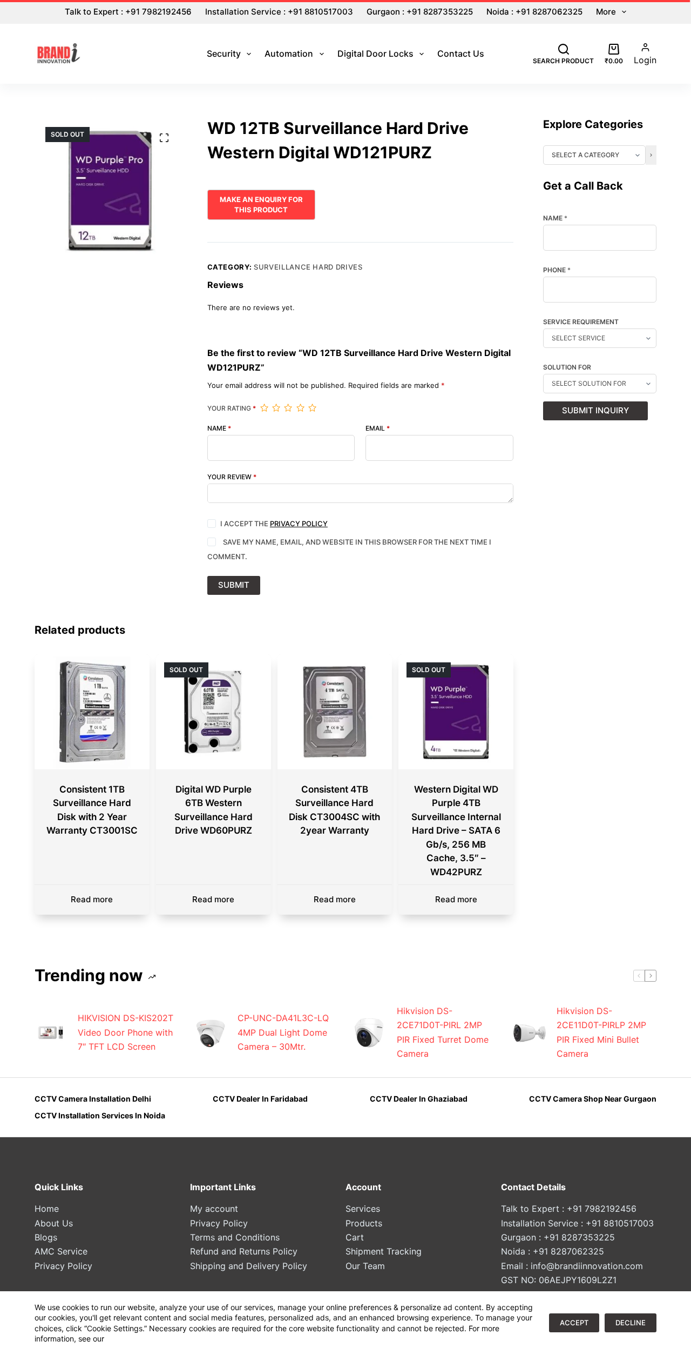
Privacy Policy (299, 523)
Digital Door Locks (375, 53)
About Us (54, 1223)
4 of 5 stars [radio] (300, 408)
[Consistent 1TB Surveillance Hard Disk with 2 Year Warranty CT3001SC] (92, 711)
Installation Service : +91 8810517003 (279, 11)
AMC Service (61, 1251)
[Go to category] (651, 155)
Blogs (46, 1237)
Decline (630, 1322)
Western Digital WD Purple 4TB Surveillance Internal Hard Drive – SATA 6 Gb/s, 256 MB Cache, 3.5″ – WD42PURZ (456, 830)
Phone (557, 270)
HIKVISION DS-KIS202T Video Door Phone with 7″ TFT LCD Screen (125, 1032)
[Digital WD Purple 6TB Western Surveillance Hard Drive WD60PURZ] (213, 711)
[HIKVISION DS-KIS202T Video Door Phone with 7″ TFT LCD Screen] (51, 1032)
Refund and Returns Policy (243, 1251)
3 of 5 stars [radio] (288, 408)
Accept (574, 1322)
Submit (233, 585)
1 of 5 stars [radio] (264, 408)
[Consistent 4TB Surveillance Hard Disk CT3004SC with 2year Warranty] (334, 711)
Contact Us (460, 53)
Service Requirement (581, 322)
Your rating (231, 408)
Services (363, 1208)
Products (364, 1223)
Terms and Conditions (235, 1237)
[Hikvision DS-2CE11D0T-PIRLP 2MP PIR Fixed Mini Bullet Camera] (529, 1032)
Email (377, 428)
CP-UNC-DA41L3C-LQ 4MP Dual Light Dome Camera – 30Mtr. (283, 1032)
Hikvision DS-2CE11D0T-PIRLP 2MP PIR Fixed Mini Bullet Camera (601, 1032)
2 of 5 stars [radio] (276, 408)
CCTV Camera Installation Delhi (93, 1098)
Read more (92, 899)
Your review (231, 477)
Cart (355, 1237)
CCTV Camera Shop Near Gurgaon (592, 1098)
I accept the (274, 523)
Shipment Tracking (384, 1251)
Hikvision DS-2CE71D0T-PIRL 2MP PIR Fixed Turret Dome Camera (443, 1032)
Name (219, 428)
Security (224, 53)
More (606, 11)
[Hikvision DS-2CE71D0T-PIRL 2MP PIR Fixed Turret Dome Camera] (370, 1032)
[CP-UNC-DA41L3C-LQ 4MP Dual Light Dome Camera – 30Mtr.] (210, 1032)
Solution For (567, 367)
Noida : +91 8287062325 (534, 11)
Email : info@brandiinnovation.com (572, 1265)
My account (214, 1208)
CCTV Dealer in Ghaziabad (419, 1098)
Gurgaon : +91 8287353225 (420, 11)
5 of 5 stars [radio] (312, 408)
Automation (289, 53)
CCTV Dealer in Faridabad (260, 1098)
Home (47, 1208)
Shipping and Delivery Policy (248, 1265)
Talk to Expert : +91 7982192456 (128, 11)
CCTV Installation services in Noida (100, 1115)
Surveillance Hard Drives (308, 267)
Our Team (365, 1265)
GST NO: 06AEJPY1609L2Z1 (559, 1279)
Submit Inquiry (595, 410)
